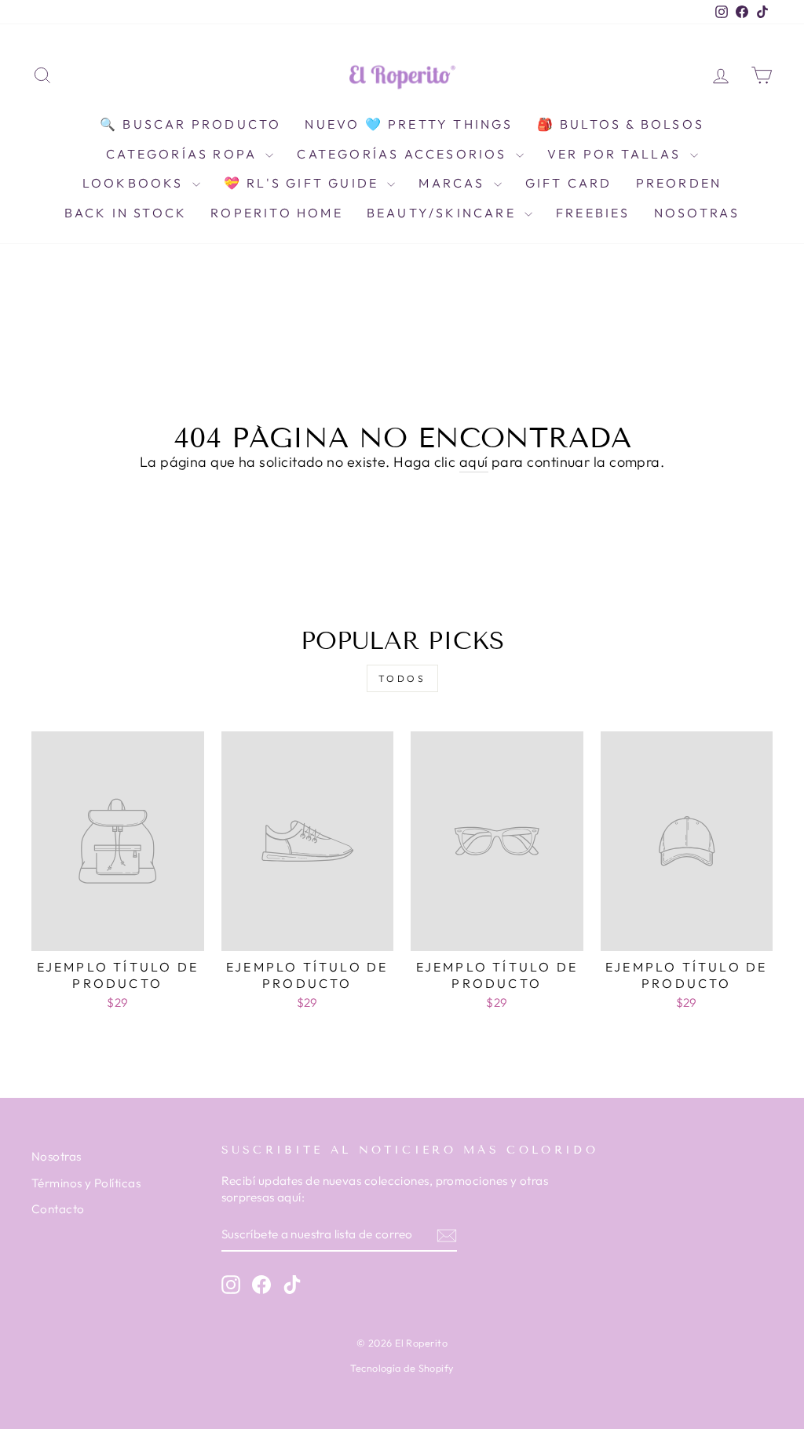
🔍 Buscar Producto (190, 124)
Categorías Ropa (183, 154)
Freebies (593, 213)
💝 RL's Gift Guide (304, 183)
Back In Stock (126, 213)
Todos (402, 678)
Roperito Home (276, 213)
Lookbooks (135, 183)
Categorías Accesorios (404, 154)
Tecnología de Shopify (401, 1368)
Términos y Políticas (86, 1183)
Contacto (58, 1208)
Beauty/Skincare (444, 213)
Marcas (453, 183)
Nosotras (697, 213)
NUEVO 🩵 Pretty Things (409, 124)
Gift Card (568, 183)
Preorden (679, 183)
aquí (473, 462)
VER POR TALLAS (616, 154)
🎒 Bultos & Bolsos (620, 124)
